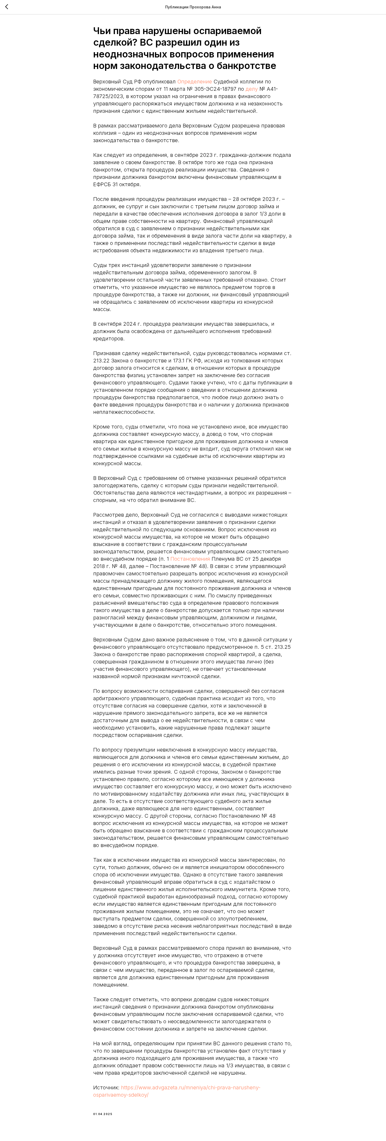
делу (252, 89)
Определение (194, 81)
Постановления (190, 559)
